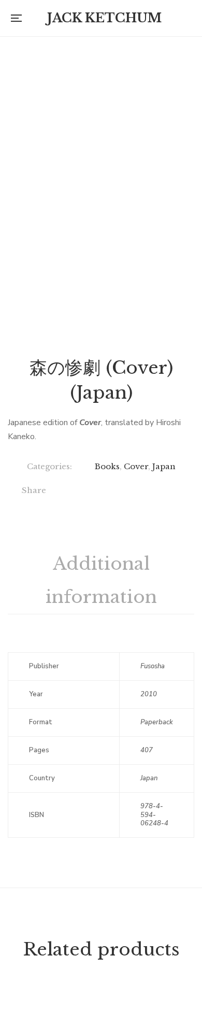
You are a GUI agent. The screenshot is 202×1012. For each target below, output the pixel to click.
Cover (136, 466)
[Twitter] (93, 491)
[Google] (114, 491)
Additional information (101, 580)
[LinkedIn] (135, 491)
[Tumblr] (157, 491)
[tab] (101, 580)
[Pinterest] (178, 491)
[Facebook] (72, 491)
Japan (164, 466)
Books (107, 466)
